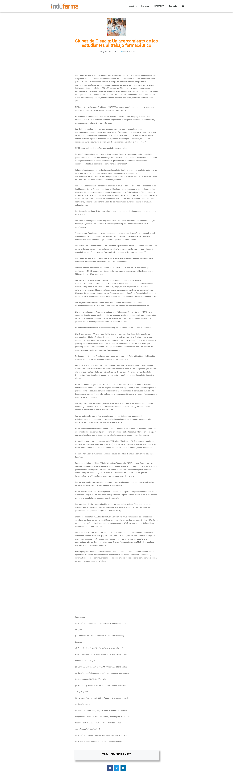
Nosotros (133, 6)
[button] (110, 768)
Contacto (173, 6)
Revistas (145, 6)
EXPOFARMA (159, 6)
